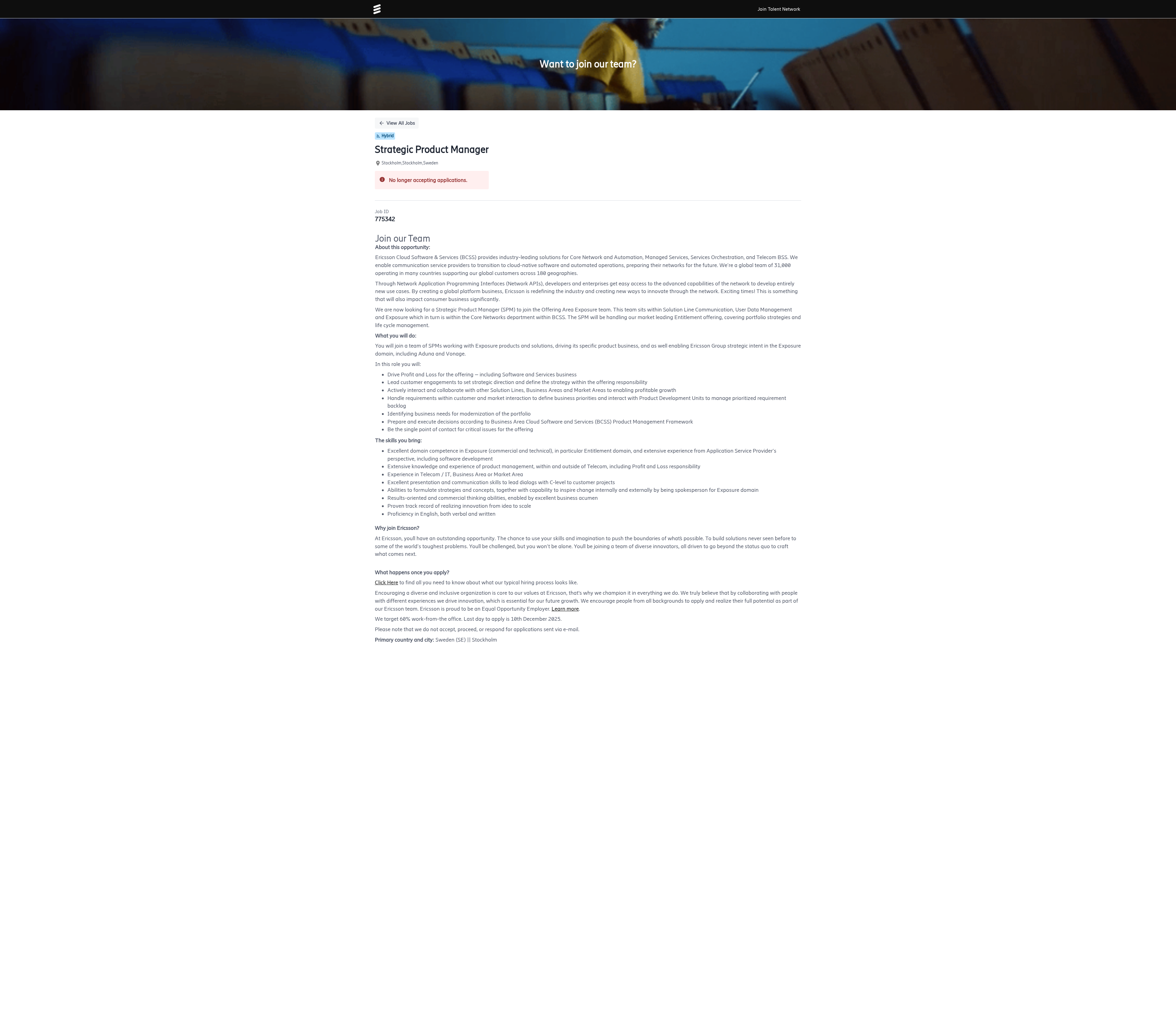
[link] (377, 9)
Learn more (565, 608)
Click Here (386, 582)
